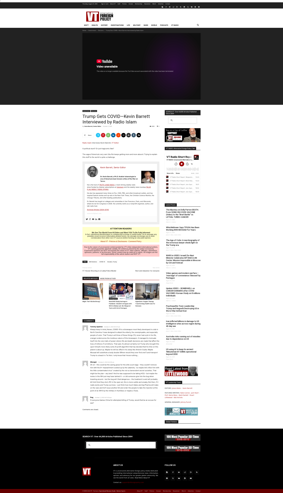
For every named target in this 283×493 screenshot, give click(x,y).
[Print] (128, 135)
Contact (167, 4)
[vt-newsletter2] (181, 415)
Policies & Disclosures (118, 241)
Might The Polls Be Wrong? (91, 301)
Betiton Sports (121, 491)
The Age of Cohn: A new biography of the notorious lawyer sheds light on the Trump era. (183, 242)
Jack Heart (195, 393)
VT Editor (115, 143)
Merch (154, 4)
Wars (146, 25)
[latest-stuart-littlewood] (181, 375)
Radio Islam (86, 143)
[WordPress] (195, 7)
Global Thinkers (171, 422)
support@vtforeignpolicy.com (133, 482)
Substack (120, 187)
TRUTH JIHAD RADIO (107, 185)
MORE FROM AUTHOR (108, 278)
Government (92, 30)
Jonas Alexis (176, 388)
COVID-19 (102, 262)
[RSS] (180, 7)
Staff (119, 4)
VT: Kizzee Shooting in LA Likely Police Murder (99, 271)
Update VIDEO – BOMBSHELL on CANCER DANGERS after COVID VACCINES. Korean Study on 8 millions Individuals (183, 292)
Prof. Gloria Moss (171, 395)
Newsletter (147, 4)
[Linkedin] (113, 135)
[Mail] (169, 7)
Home (84, 30)
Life (128, 25)
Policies (124, 4)
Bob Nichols (178, 397)
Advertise (160, 4)
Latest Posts (170, 205)
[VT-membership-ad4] (183, 141)
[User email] (99, 219)
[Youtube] (199, 7)
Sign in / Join (104, 4)
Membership (138, 4)
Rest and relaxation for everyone (147, 271)
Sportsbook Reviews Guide (107, 491)
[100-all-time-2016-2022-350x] (183, 451)
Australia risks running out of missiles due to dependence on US (183, 337)
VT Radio (175, 25)
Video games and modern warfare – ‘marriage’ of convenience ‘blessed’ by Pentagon (183, 275)
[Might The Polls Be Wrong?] (94, 291)
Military (137, 25)
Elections (101, 30)
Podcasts (164, 25)
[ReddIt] (118, 135)
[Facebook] (166, 7)
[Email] (123, 135)
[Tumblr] (133, 135)
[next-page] (87, 312)
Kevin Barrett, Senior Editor (92, 126)
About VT (113, 4)
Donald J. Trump (112, 262)
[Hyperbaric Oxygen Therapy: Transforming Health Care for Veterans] (147, 291)
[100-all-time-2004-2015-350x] (183, 440)
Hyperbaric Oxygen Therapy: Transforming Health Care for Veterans (145, 304)
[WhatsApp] (108, 135)
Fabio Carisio (185, 393)
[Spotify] (184, 7)
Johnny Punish (186, 402)
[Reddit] (173, 7)
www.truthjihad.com (94, 213)
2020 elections (93, 262)
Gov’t (86, 25)
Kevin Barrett (187, 388)
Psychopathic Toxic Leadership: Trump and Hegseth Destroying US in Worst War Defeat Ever (182, 308)
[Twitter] (188, 7)
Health (95, 25)
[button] (198, 25)
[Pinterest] (103, 135)
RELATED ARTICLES (91, 278)
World (154, 25)
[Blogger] (162, 7)
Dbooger (93, 362)
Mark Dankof (183, 395)
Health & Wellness (141, 298)
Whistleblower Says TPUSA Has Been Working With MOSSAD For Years (182, 228)
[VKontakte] (191, 7)
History (104, 25)
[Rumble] (177, 7)
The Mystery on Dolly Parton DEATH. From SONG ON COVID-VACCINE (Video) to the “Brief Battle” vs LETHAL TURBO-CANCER (182, 213)
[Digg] (139, 135)
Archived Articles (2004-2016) (98, 210)
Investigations (117, 25)
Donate (131, 4)
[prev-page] (83, 312)
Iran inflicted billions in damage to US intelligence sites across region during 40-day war (183, 323)
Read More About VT (142, 478)
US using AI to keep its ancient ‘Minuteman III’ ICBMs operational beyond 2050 (181, 351)
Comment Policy (134, 241)
